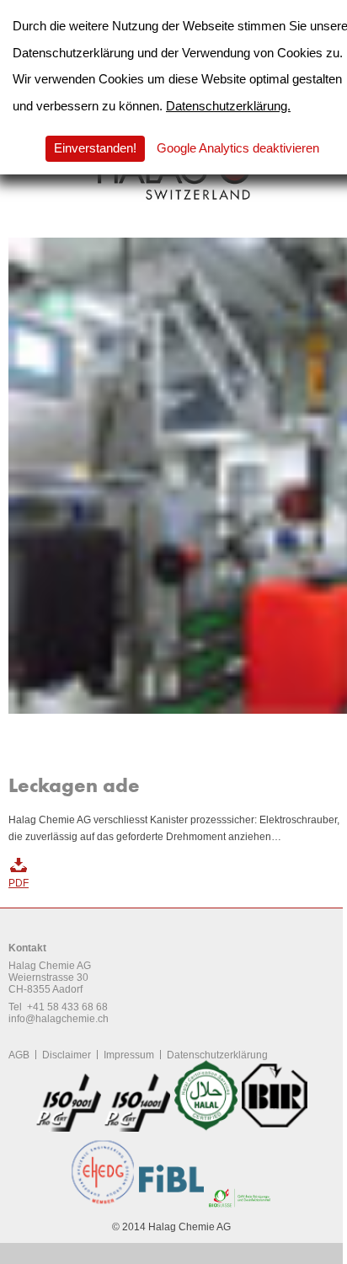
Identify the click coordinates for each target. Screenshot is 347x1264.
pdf (18, 883)
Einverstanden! (95, 148)
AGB (18, 1055)
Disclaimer (66, 1055)
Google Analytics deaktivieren (238, 148)
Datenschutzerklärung (217, 1055)
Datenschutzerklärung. (228, 106)
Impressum (129, 1055)
